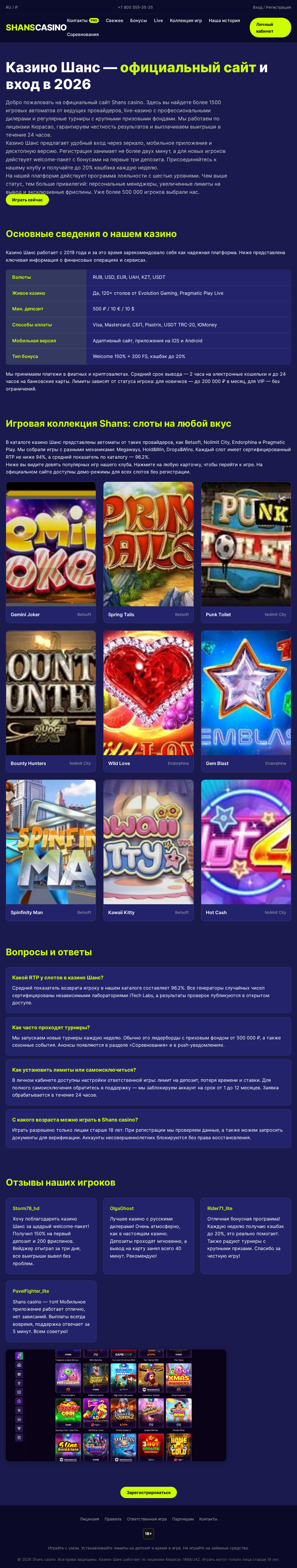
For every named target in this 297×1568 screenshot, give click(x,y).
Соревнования (83, 34)
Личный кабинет (265, 27)
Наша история (224, 20)
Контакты (82, 20)
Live (158, 20)
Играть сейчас (27, 199)
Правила (113, 1519)
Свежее (114, 20)
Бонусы (138, 20)
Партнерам (183, 1519)
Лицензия (89, 1519)
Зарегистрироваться (149, 1492)
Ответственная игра (147, 1519)
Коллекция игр (186, 20)
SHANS (36, 27)
